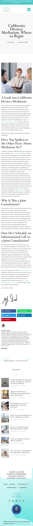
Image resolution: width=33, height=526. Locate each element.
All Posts (4, 348)
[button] (29, 9)
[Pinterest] (16, 500)
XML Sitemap (25, 523)
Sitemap (17, 523)
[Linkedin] (12, 500)
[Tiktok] (23, 500)
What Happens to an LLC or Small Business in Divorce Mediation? (19, 405)
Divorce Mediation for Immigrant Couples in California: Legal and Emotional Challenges (20, 381)
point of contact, (24, 270)
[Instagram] (20, 500)
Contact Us (23, 487)
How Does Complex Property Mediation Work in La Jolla (19, 428)
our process (16, 153)
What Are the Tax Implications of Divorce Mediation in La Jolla (20, 416)
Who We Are (22, 484)
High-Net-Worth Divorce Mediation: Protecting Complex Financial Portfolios (20, 393)
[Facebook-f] (9, 500)
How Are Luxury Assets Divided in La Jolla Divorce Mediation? (20, 451)
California (22, 190)
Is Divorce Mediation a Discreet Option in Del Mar (20, 440)
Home (6, 484)
